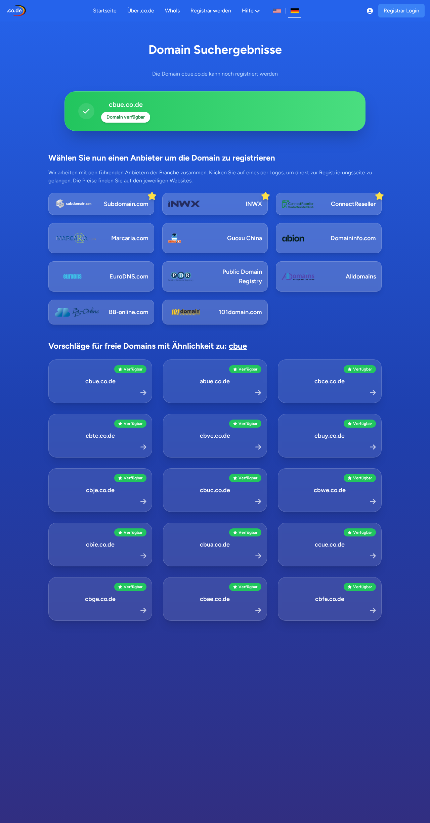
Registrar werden (210, 10)
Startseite (105, 10)
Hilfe (248, 10)
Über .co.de (140, 10)
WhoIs (172, 10)
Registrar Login (401, 10)
